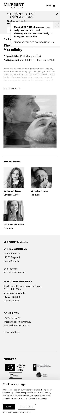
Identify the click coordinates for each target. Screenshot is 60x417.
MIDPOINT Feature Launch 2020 (37, 60)
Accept (9, 407)
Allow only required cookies (17, 413)
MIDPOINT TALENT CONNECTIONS (32, 42)
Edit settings (27, 407)
